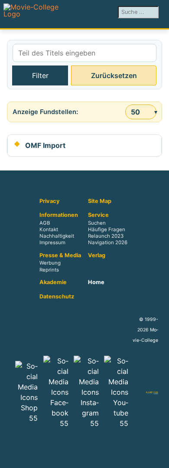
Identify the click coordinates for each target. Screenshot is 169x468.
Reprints (49, 270)
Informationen (58, 215)
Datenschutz (56, 297)
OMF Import (45, 145)
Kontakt (48, 229)
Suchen (97, 223)
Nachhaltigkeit (56, 236)
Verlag (96, 255)
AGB (44, 223)
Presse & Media (60, 255)
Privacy (49, 201)
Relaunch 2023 (106, 236)
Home (96, 282)
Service (98, 215)
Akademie (53, 282)
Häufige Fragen (106, 229)
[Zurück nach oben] (158, 457)
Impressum (52, 243)
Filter (40, 75)
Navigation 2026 (107, 243)
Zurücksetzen (114, 75)
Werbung (50, 263)
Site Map (99, 201)
